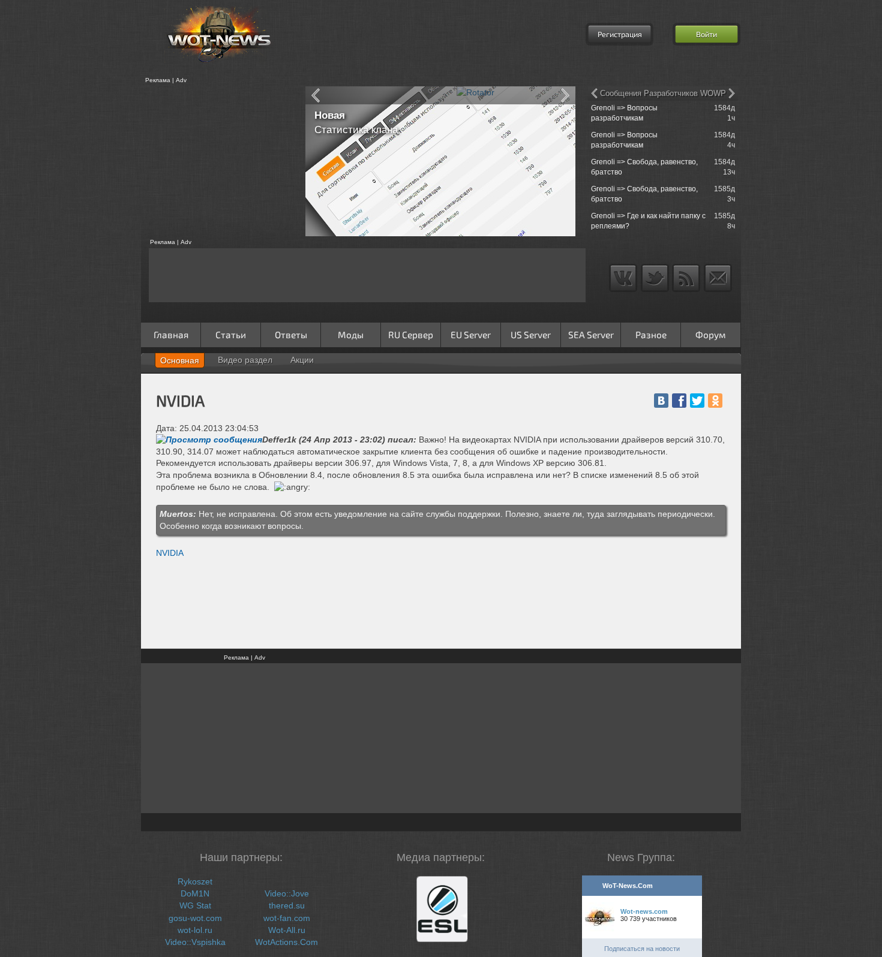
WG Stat (195, 905)
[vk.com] (661, 400)
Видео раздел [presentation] (245, 360)
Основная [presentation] (179, 360)
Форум (710, 334)
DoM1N (195, 893)
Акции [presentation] (302, 360)
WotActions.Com (286, 942)
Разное (651, 334)
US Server (531, 334)
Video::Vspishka (195, 942)
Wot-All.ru (286, 930)
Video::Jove (287, 893)
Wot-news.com (644, 911)
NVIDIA (170, 553)
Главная (171, 334)
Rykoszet (195, 881)
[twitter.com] (697, 400)
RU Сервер (410, 334)
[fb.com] (679, 400)
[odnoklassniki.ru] (715, 400)
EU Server (471, 334)
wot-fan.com (286, 918)
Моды (351, 334)
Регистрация (620, 34)
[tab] (180, 360)
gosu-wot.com (195, 918)
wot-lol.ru (195, 930)
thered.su (287, 905)
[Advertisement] (219, 161)
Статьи (230, 334)
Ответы (291, 334)
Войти (706, 34)
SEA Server (591, 334)
